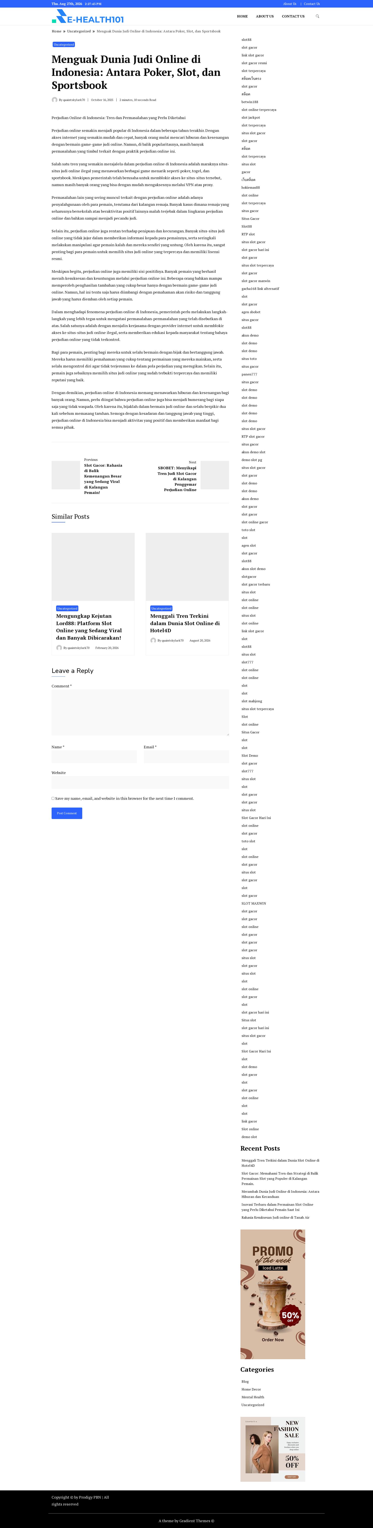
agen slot (249, 545)
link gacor (249, 1121)
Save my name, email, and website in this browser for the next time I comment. (124, 798)
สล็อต (246, 94)
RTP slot (248, 234)
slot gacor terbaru (256, 584)
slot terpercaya (254, 70)
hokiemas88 (251, 187)
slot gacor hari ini (255, 249)
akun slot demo (254, 568)
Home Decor (251, 1389)
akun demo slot (254, 452)
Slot (245, 716)
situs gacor (250, 210)
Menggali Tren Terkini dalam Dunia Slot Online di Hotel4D (185, 623)
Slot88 (247, 226)
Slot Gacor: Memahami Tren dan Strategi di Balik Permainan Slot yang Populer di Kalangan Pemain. (280, 1178)
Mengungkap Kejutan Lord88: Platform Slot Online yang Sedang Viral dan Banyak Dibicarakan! (89, 626)
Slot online (250, 1129)
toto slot (248, 529)
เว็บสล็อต (248, 179)
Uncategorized (64, 44)
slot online (250, 195)
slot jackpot (251, 117)
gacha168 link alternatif (260, 288)
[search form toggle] (317, 16)
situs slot (249, 164)
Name (58, 746)
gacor (246, 171)
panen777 (249, 374)
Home (242, 16)
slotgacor (249, 576)
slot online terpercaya (259, 109)
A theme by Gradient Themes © (186, 1520)
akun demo (250, 335)
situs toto (249, 358)
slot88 (246, 39)
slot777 (247, 662)
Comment (62, 685)
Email (150, 746)
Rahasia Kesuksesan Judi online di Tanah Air (276, 1217)
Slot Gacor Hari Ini (256, 817)
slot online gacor (255, 522)
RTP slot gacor (253, 436)
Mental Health (253, 1397)
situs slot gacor (254, 133)
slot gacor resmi (254, 63)
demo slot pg (252, 459)
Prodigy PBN (90, 1497)
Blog (245, 1381)
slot (245, 296)
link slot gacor (253, 55)
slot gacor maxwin (256, 280)
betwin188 (250, 101)
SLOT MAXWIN (254, 903)
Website (59, 772)
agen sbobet (251, 312)
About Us (289, 4)
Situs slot (249, 1020)
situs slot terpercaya (258, 265)
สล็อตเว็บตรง (251, 78)
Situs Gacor (250, 218)
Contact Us (312, 4)
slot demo (249, 343)
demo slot (249, 1136)
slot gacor (249, 47)
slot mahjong (252, 701)
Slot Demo (250, 755)
